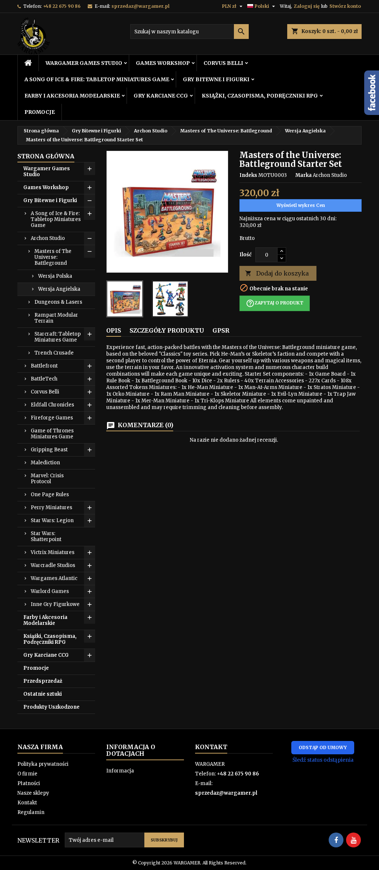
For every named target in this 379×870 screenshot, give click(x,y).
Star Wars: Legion (52, 520)
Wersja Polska (55, 276)
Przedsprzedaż (42, 681)
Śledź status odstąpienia (322, 760)
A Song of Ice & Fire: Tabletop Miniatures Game (96, 79)
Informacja (120, 771)
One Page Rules (50, 494)
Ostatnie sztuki (42, 694)
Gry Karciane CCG (161, 95)
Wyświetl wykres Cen (300, 205)
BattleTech (44, 379)
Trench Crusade (54, 353)
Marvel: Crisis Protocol (47, 478)
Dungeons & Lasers (58, 302)
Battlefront (44, 366)
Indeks (248, 175)
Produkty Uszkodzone (51, 707)
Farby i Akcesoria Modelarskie (72, 95)
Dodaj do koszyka (277, 273)
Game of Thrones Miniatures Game (52, 434)
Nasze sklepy (33, 793)
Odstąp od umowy (323, 747)
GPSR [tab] (220, 330)
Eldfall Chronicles (52, 405)
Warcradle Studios (53, 565)
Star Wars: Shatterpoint (46, 536)
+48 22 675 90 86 (62, 6)
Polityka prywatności (42, 764)
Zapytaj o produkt (274, 303)
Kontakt (27, 803)
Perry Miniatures (51, 507)
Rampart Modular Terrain (56, 318)
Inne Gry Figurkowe (55, 604)
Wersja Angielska (59, 289)
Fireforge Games (52, 418)
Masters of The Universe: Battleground (52, 257)
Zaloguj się (306, 6)
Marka (303, 175)
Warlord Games (50, 591)
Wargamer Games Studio (84, 63)
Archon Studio (48, 238)
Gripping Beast (49, 449)
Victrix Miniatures (52, 552)
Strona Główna (45, 156)
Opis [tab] (113, 330)
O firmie (27, 774)
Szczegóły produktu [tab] (167, 330)
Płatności (28, 783)
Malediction (45, 462)
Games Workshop (163, 63)
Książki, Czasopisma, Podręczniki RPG (260, 95)
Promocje (39, 112)
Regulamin (30, 812)
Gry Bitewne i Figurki (216, 79)
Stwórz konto (345, 6)
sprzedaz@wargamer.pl (140, 6)
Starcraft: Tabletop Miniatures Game (57, 337)
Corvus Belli (223, 63)
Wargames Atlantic (54, 578)
